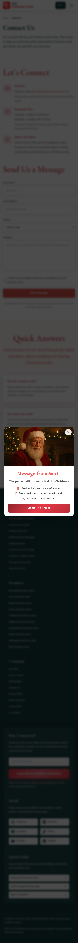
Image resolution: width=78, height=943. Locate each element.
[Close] (68, 432)
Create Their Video (39, 508)
